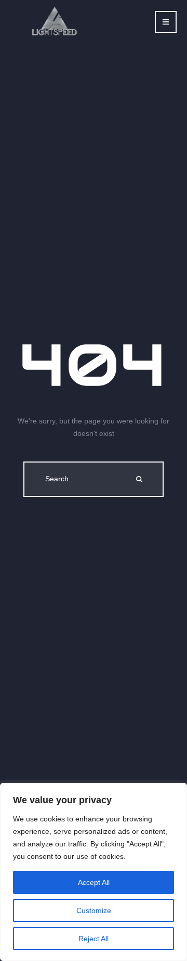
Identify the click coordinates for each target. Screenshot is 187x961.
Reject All (93, 938)
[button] (166, 22)
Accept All (94, 882)
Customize (93, 910)
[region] (93, 872)
